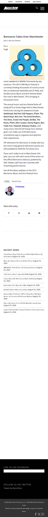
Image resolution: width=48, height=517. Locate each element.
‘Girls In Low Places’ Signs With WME (16, 274)
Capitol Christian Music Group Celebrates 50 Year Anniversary (24, 310)
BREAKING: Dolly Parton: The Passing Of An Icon (20, 267)
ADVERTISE (18, 2)
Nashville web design (23, 508)
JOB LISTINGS (37, 2)
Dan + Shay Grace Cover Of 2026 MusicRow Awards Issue (22, 303)
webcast (26, 159)
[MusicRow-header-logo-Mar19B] (20, 8)
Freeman (17, 41)
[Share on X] (19, 213)
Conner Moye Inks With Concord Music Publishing (20, 278)
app (16, 135)
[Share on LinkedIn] (29, 213)
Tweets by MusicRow (13, 488)
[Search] (35, 8)
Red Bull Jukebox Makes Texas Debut (15, 289)
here (33, 129)
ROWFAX (27, 2)
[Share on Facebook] (9, 213)
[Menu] (41, 8)
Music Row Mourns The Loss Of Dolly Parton (18, 261)
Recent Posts (16, 181)
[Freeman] (9, 195)
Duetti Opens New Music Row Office (15, 285)
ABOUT (10, 2)
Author (7, 181)
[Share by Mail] (39, 213)
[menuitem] (10, 1)
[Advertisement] (21, 330)
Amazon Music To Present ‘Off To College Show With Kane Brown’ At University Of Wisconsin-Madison (22, 295)
